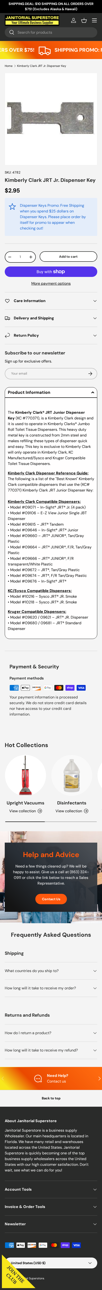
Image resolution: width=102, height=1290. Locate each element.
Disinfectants (71, 803)
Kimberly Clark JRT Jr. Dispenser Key (41, 65)
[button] (84, 20)
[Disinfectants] (71, 775)
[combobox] (51, 32)
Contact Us (51, 899)
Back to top (51, 1098)
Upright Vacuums (25, 803)
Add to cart (68, 256)
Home (9, 65)
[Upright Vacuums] (25, 775)
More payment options (51, 283)
